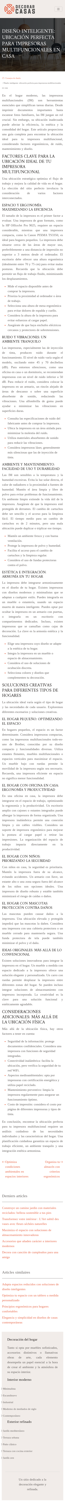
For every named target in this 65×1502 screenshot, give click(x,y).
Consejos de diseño (13, 78)
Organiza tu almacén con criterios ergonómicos (52, 1169)
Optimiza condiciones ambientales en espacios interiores (16, 1169)
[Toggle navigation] (58, 9)
